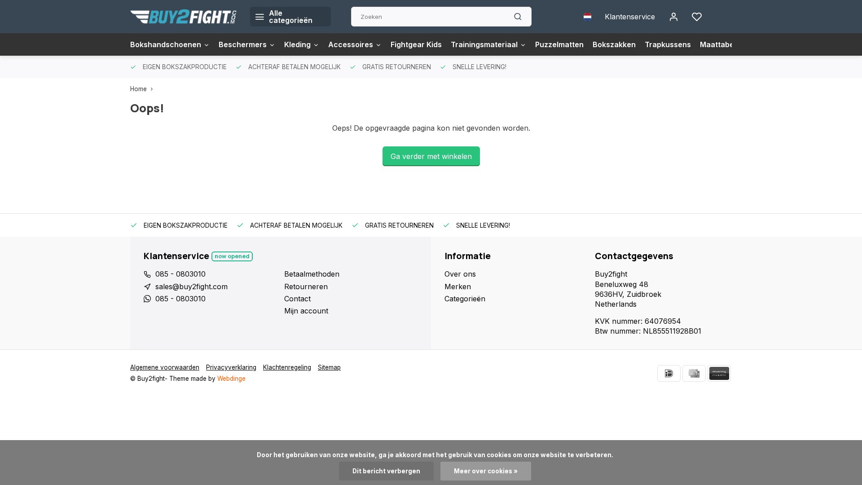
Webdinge (231, 378)
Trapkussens (668, 44)
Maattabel (718, 44)
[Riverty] (719, 373)
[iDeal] (669, 373)
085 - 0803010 (180, 273)
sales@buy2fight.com (191, 286)
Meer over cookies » (486, 471)
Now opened (232, 256)
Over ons (460, 273)
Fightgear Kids (416, 44)
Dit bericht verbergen (386, 471)
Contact (297, 298)
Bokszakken (614, 44)
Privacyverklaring (231, 367)
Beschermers (243, 44)
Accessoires (350, 44)
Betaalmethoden (311, 273)
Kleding (297, 44)
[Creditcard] (694, 373)
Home (138, 89)
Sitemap (329, 367)
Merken (457, 286)
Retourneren (306, 286)
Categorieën (464, 298)
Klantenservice (630, 16)
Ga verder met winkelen (431, 156)
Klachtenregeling (287, 367)
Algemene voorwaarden (164, 367)
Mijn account (306, 310)
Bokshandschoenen (165, 44)
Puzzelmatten (559, 44)
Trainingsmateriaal (484, 44)
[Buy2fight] (183, 16)
